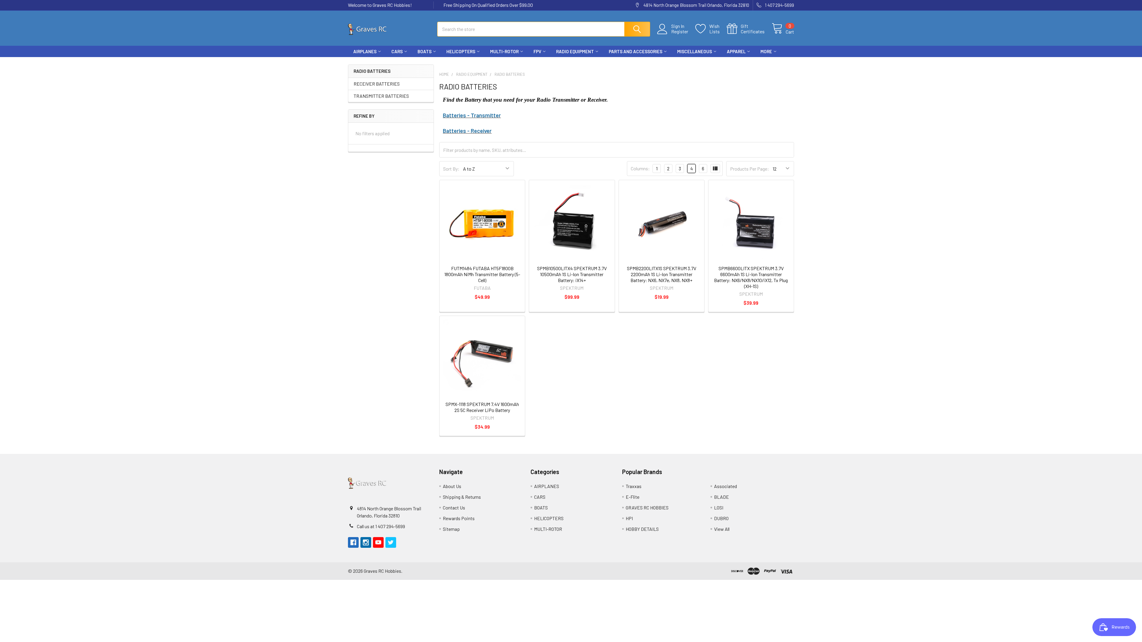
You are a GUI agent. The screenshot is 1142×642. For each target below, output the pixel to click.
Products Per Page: (749, 168)
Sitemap (451, 529)
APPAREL (736, 51)
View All (722, 529)
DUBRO (721, 518)
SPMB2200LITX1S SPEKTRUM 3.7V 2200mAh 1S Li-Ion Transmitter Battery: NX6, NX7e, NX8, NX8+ (661, 274)
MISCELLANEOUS (694, 51)
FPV (537, 51)
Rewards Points (459, 518)
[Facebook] (756, 62)
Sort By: (451, 168)
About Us (452, 486)
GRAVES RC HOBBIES (647, 507)
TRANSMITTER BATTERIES (381, 96)
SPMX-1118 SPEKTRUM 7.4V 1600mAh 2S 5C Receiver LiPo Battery (482, 407)
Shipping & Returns (462, 497)
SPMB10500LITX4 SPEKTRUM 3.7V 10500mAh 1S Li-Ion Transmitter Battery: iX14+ (572, 274)
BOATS (425, 51)
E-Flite (632, 497)
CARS (397, 51)
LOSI (718, 507)
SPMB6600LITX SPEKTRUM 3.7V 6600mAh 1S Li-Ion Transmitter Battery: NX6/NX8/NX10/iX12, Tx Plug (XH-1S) (751, 277)
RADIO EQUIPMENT (575, 51)
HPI (629, 518)
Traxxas (633, 486)
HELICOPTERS (460, 51)
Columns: (640, 168)
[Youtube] (778, 62)
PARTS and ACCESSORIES (635, 51)
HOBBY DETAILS (642, 529)
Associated (725, 486)
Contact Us (454, 507)
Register (679, 31)
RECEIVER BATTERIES (377, 83)
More (766, 51)
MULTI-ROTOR (504, 51)
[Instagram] (767, 62)
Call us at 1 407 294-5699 (381, 526)
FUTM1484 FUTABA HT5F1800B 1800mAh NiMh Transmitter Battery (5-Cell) (482, 274)
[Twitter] (788, 62)
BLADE (721, 497)
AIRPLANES (365, 51)
